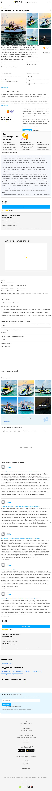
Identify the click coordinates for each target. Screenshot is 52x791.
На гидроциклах (6, 671)
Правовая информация (26, 777)
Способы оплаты (26, 740)
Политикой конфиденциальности (24, 710)
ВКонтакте (24, 762)
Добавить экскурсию (26, 768)
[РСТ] (32, 787)
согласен (6, 706)
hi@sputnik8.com (26, 763)
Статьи (26, 721)
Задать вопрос (27, 130)
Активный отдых (6, 674)
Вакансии (34, 777)
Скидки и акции (26, 728)
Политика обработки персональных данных (26, 737)
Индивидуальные (17, 674)
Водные (28, 671)
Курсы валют (26, 742)
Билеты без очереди (18, 671)
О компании (6, 777)
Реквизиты (40, 777)
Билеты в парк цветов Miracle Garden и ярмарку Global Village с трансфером (20, 538)
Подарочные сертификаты (26, 725)
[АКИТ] (29, 787)
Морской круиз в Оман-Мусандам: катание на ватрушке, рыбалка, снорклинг (20, 471)
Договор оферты (26, 733)
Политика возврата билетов (26, 730)
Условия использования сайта (26, 735)
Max (29, 762)
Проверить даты (26, 207)
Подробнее (36, 130)
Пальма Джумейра (6, 663)
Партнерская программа (15, 777)
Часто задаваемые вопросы (26, 723)
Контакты (45, 777)
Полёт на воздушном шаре (8, 569)
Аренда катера (36, 671)
